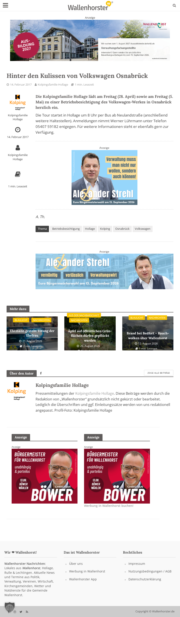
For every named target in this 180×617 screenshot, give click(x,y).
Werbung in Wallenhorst (87, 575)
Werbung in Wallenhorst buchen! (108, 509)
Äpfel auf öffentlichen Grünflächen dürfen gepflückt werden (90, 336)
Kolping (105, 229)
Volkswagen (142, 229)
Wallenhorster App (83, 583)
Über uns (76, 567)
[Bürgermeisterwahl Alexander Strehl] (90, 40)
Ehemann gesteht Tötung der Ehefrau (32, 334)
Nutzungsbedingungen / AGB (149, 575)
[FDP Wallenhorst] (117, 479)
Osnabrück (122, 229)
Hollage (90, 229)
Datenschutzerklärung (144, 583)
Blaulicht (21, 323)
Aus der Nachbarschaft (84, 319)
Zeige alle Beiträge (159, 376)
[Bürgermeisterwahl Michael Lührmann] (44, 479)
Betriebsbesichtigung (66, 229)
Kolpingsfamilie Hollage (53, 84)
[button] (9, 607)
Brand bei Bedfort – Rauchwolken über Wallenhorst (148, 334)
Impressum (136, 567)
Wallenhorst (31, 572)
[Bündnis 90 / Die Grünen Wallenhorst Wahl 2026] (104, 273)
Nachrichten (41, 323)
